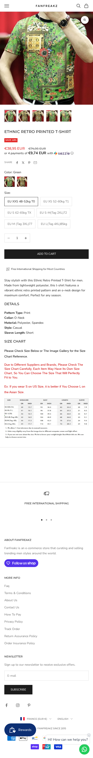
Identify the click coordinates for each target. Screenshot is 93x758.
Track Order (12, 629)
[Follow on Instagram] (18, 705)
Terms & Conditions (17, 593)
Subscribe (18, 690)
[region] (46, 501)
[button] (46, 153)
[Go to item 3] (38, 116)
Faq (6, 586)
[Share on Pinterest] (29, 162)
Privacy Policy (13, 622)
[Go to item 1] (10, 116)
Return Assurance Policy (20, 636)
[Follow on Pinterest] (29, 705)
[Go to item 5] (66, 116)
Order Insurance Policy (19, 643)
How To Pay (12, 614)
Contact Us (11, 607)
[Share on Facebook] (17, 162)
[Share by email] (35, 162)
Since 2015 (59, 728)
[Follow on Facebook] (6, 705)
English (63, 718)
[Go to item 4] (52, 116)
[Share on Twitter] (23, 162)
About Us (10, 600)
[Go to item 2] (24, 116)
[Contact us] (84, 749)
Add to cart (46, 254)
